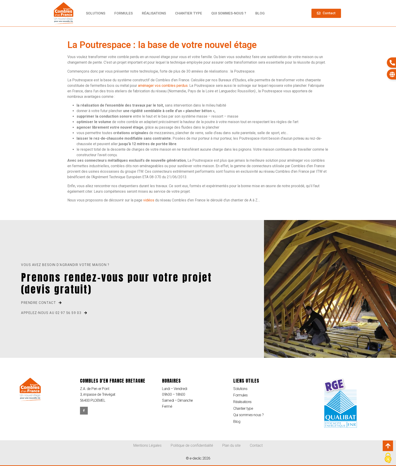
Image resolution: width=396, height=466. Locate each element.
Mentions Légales (147, 445)
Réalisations (154, 13)
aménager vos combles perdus (163, 85)
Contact (256, 445)
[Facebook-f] (84, 411)
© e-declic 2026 (198, 458)
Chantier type (188, 13)
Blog (260, 13)
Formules (123, 13)
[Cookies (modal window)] (388, 458)
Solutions (95, 13)
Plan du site (231, 445)
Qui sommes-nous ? (228, 13)
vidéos (148, 200)
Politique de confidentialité (192, 445)
